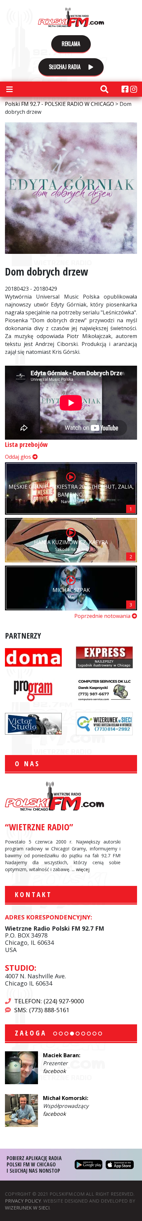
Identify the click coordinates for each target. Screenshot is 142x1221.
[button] (55, 1034)
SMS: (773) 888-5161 (41, 1010)
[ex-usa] (104, 656)
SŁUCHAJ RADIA (65, 67)
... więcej (80, 869)
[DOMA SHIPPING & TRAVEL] (33, 656)
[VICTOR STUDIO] (33, 722)
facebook (54, 1071)
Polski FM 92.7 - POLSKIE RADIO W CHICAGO (71, 17)
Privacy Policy (23, 1201)
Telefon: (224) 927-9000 (49, 1001)
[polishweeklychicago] (33, 689)
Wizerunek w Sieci (27, 1208)
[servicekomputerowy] (104, 689)
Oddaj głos (18, 456)
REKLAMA (71, 44)
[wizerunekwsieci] (104, 722)
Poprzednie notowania (103, 616)
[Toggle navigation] (9, 89)
